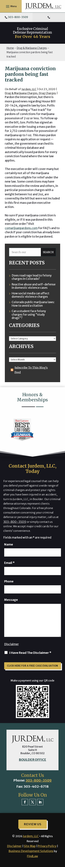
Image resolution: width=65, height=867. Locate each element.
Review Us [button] (32, 824)
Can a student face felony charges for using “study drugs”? (29, 314)
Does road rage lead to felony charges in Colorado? (32, 277)
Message (11, 600)
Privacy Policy (47, 846)
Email (9, 563)
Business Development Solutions (30, 851)
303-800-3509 (18, 17)
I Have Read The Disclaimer (30, 653)
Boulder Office (32, 760)
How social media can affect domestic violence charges (30, 295)
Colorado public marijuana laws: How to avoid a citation (33, 303)
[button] (11, 6)
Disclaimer (11, 644)
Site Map (30, 846)
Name (8, 544)
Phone (9, 581)
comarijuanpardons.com (21, 228)
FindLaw (32, 856)
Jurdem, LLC (29, 89)
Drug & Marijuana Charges (21, 93)
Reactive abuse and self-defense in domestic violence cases (34, 286)
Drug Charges (47, 93)
